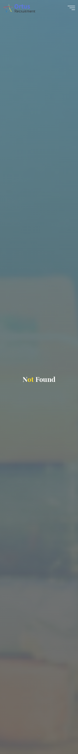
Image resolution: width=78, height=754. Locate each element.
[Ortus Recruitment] (19, 8)
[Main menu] (71, 8)
